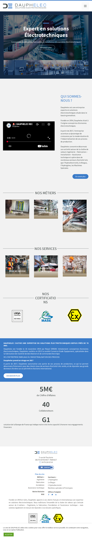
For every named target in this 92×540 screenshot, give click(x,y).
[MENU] (85, 6)
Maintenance (74, 270)
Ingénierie (17, 212)
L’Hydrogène (53, 480)
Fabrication (46, 212)
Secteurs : (52, 477)
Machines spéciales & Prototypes (60, 488)
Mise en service (17, 271)
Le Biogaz (51, 482)
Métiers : (40, 477)
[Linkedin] (56, 495)
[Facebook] (48, 495)
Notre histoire (38, 491)
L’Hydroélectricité (54, 485)
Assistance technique (46, 269)
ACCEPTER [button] (8, 535)
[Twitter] (52, 495)
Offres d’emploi (54, 492)
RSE (42, 494)
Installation (74, 228)
